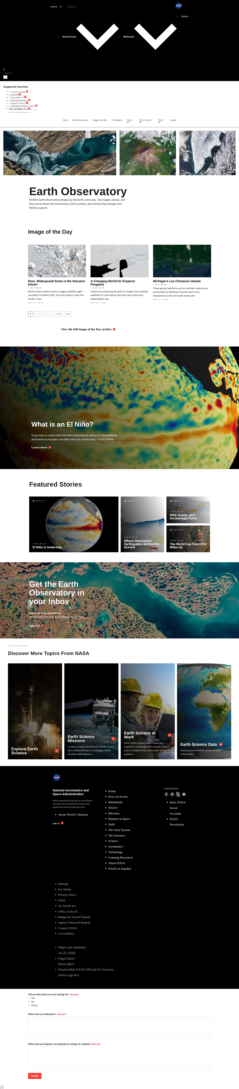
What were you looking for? (47, 1014)
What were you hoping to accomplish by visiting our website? (64, 1044)
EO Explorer (117, 120)
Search (173, 120)
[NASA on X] (178, 794)
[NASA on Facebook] (166, 794)
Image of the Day (100, 120)
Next (68, 314)
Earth (65, 120)
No (32, 1002)
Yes (33, 998)
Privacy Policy (77, 617)
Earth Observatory (80, 120)
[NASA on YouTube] (184, 794)
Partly (34, 1005)
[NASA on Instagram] (172, 794)
